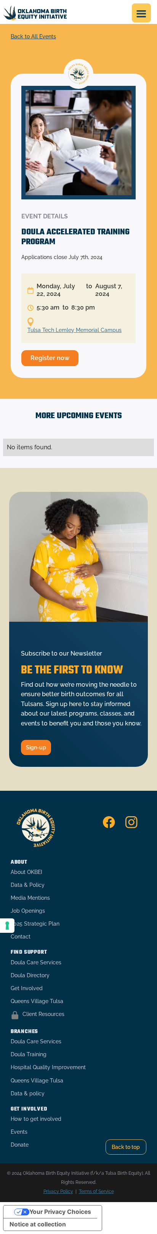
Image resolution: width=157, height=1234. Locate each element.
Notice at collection (38, 1224)
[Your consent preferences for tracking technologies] (7, 925)
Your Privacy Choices (60, 1211)
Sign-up (36, 747)
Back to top (126, 1147)
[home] (35, 13)
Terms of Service (96, 1191)
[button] (141, 12)
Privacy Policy (58, 1191)
